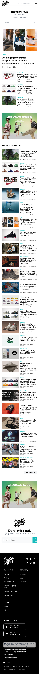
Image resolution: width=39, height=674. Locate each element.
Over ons (23, 574)
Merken (6, 574)
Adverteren (23, 582)
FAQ (4, 610)
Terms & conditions (9, 669)
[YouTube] (27, 563)
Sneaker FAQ (8, 595)
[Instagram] (27, 559)
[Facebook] (30, 559)
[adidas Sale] (19, 126)
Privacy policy (21, 669)
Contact (6, 606)
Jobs (21, 578)
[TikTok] (30, 563)
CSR (4, 614)
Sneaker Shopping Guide (9, 587)
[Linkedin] (34, 563)
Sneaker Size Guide (10, 592)
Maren (8, 67)
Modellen (6, 578)
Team (4, 54)
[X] (34, 559)
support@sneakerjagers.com (16, 649)
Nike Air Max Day (9, 582)
